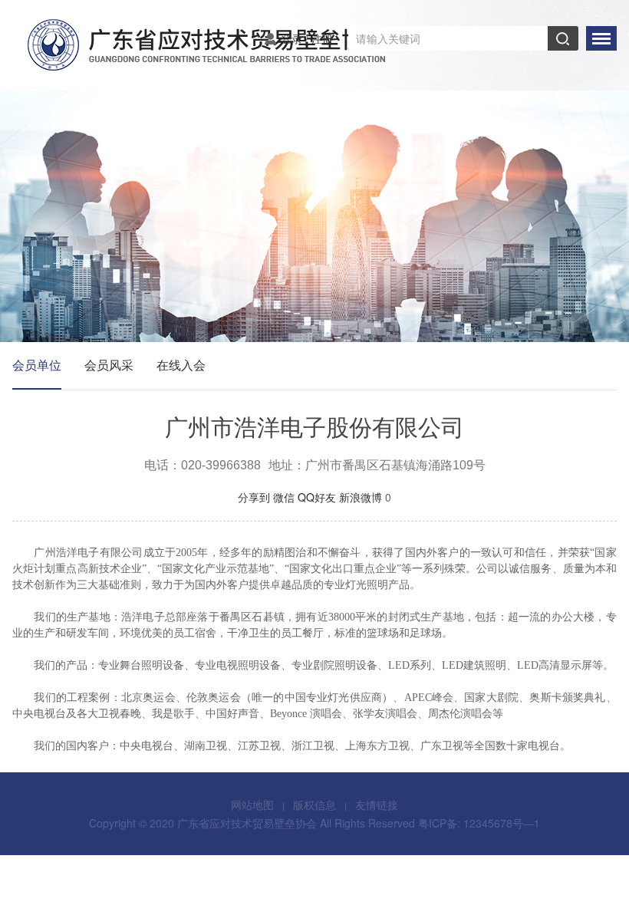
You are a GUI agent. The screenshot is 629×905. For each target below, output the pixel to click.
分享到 (254, 497)
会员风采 (108, 365)
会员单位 (36, 365)
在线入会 (181, 365)
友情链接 (376, 804)
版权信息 (314, 804)
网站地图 (252, 804)
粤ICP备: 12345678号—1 (479, 823)
